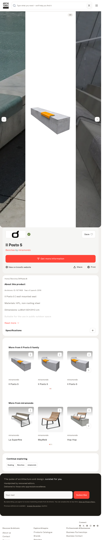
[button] (49, 444)
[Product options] (30, 355)
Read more (10, 323)
